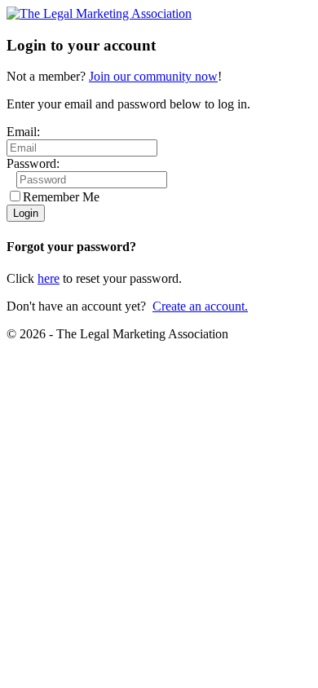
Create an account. (200, 306)
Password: (33, 163)
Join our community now (153, 76)
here (49, 278)
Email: (23, 132)
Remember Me (61, 197)
